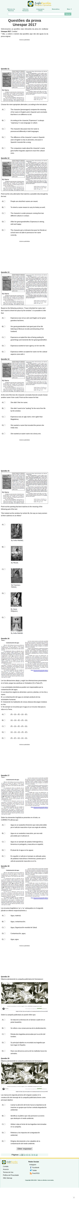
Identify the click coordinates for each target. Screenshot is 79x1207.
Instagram (32, 1164)
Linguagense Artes (40, 9)
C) (3, 129)
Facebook (35, 1167)
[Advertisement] (39, 1202)
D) (3, 137)
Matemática (55, 9)
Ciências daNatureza (11, 9)
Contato (5, 1166)
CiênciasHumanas (25, 9)
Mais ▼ (69, 9)
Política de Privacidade (11, 1175)
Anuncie (6, 1169)
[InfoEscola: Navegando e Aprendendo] (39, 4)
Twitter (34, 1170)
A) (2, 109)
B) (2, 120)
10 (36, 1155)
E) (2, 148)
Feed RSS (36, 1173)
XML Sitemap (7, 1178)
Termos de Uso (8, 1172)
